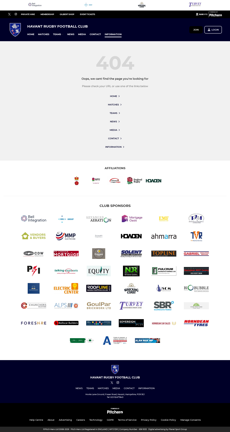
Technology (95, 420)
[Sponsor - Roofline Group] (98, 289)
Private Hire (28, 14)
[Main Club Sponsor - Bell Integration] (34, 5)
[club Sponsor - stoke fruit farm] (196, 306)
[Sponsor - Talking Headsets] (66, 271)
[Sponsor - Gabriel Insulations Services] (196, 254)
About (51, 420)
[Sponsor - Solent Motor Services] (131, 254)
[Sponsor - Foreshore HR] (33, 324)
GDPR (110, 420)
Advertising (65, 420)
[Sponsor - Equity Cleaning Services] (98, 271)
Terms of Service (127, 420)
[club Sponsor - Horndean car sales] (163, 324)
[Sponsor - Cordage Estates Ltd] (98, 254)
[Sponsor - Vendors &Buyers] (33, 237)
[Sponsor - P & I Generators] (33, 271)
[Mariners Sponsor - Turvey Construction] (195, 5)
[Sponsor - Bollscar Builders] (66, 324)
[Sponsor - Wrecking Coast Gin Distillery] (141, 5)
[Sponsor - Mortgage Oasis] (131, 219)
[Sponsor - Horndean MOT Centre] (196, 271)
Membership (47, 14)
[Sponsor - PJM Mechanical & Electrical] (196, 219)
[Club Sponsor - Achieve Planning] (115, 341)
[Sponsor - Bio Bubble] (196, 289)
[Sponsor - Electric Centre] (66, 289)
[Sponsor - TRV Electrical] (196, 237)
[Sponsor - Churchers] (33, 306)
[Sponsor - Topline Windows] (163, 254)
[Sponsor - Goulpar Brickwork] (98, 306)
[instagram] (15, 14)
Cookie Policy (168, 420)
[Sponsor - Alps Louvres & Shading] (66, 306)
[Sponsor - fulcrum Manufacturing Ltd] (163, 271)
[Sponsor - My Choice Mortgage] (66, 254)
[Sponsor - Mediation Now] (98, 324)
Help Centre (36, 420)
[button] (30, 34)
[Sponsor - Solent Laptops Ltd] (33, 289)
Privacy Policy (148, 420)
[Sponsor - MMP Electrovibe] (66, 237)
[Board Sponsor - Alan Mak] (147, 341)
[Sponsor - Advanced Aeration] (98, 219)
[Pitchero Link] (215, 16)
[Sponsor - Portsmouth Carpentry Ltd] (98, 237)
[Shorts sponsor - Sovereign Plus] (131, 324)
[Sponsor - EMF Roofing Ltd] (163, 219)
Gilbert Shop (67, 14)
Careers (80, 420)
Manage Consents (190, 420)
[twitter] (9, 14)
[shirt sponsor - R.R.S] (88, 5)
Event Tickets (87, 14)
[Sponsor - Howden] (131, 237)
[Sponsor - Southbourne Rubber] (163, 306)
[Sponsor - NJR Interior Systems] (131, 271)
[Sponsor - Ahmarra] (163, 237)
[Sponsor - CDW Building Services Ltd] (33, 254)
